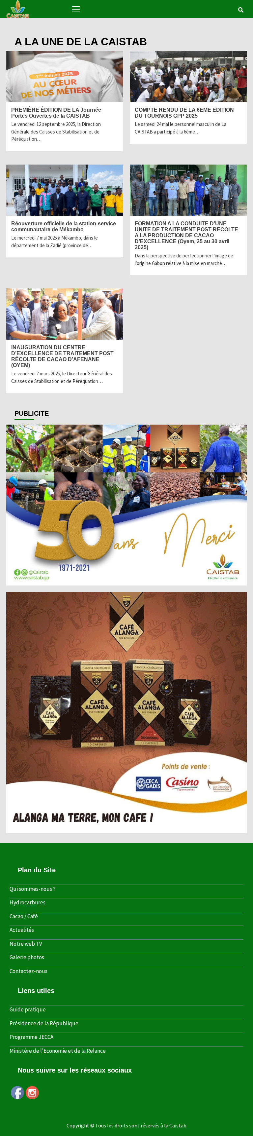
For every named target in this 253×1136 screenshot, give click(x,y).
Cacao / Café (24, 916)
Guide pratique (28, 1009)
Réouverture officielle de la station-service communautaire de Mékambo (63, 226)
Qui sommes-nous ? (33, 888)
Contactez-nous (28, 971)
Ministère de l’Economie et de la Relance (58, 1050)
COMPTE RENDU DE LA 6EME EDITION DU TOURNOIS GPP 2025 (184, 113)
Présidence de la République (44, 1023)
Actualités (22, 929)
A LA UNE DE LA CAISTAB (12, 97)
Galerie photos (27, 957)
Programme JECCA (31, 1037)
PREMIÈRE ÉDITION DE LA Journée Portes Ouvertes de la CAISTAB (56, 113)
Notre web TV (26, 943)
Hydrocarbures (27, 902)
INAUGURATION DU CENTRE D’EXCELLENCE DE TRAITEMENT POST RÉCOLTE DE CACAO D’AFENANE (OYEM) (62, 356)
